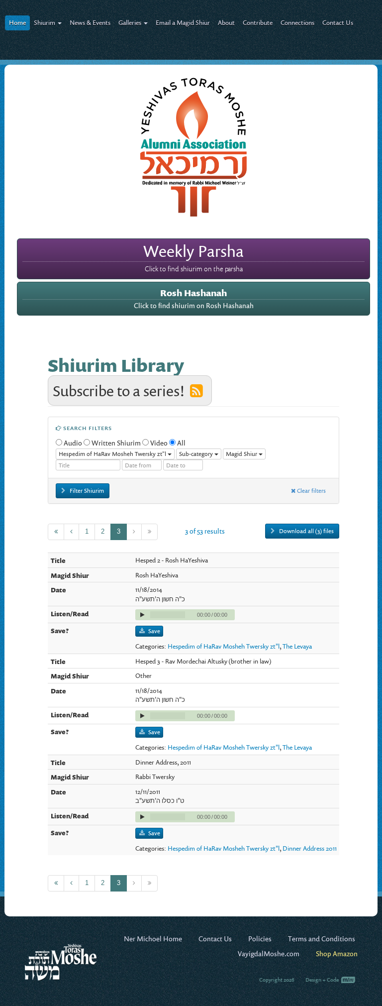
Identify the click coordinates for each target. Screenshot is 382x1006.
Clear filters (310, 490)
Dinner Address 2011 (310, 848)
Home (17, 22)
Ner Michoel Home (153, 938)
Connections (297, 22)
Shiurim (45, 22)
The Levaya (297, 646)
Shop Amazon (337, 953)
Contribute (258, 22)
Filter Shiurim (86, 490)
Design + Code (322, 980)
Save (154, 631)
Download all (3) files (306, 531)
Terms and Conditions (321, 938)
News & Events (90, 22)
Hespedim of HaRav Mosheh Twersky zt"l (224, 646)
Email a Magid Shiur (183, 22)
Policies (260, 938)
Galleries (130, 22)
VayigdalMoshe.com (268, 953)
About (226, 22)
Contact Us (337, 22)
